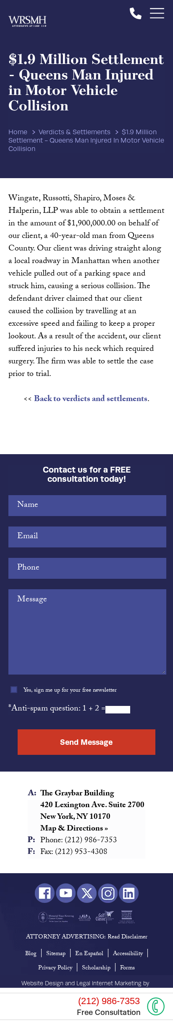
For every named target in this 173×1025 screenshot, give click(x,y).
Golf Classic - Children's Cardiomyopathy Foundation (104, 917)
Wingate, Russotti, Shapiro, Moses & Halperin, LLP (27, 13)
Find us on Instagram (108, 893)
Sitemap (56, 954)
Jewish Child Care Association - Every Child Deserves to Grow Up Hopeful (84, 917)
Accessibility (128, 954)
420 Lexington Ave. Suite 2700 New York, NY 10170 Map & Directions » (92, 817)
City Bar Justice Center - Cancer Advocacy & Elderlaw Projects (126, 917)
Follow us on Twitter (87, 893)
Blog (31, 954)
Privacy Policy (55, 969)
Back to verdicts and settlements (90, 400)
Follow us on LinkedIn (129, 893)
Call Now (156, 1006)
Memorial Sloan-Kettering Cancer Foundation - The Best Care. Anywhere (56, 917)
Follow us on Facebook (45, 893)
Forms (127, 969)
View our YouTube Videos (66, 893)
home (17, 132)
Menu (157, 13)
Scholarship (96, 969)
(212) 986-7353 (136, 13)
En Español (89, 954)
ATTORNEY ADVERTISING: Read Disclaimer (86, 938)
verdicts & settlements (74, 132)
